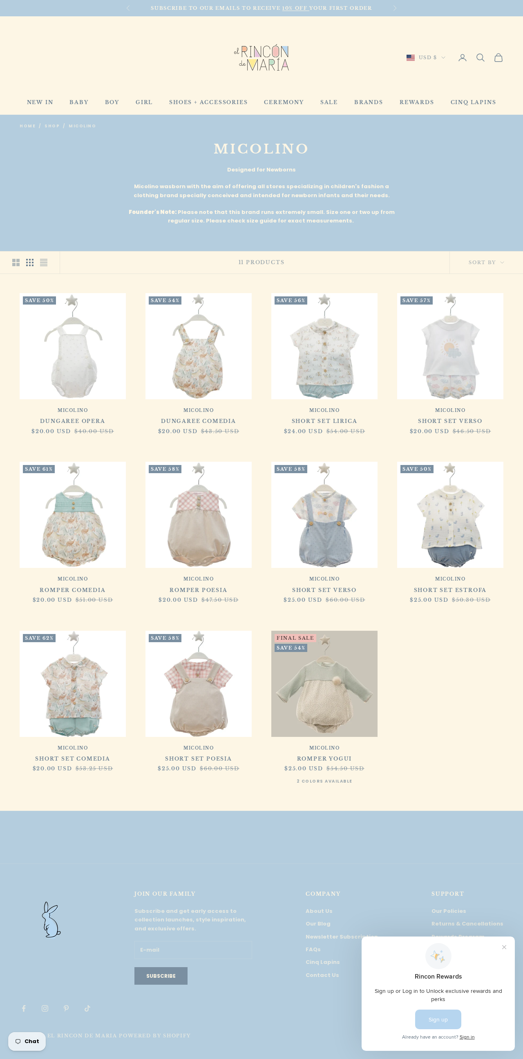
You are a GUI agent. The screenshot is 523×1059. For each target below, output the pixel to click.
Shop (52, 126)
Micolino (82, 126)
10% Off (295, 8)
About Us (319, 911)
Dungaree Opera (72, 421)
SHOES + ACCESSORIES (208, 102)
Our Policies (448, 911)
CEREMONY (284, 102)
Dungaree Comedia (198, 421)
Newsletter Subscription (342, 937)
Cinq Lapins (323, 962)
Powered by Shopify (155, 1036)
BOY (112, 102)
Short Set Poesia (198, 759)
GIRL (144, 102)
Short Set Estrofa (450, 590)
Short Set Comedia (72, 759)
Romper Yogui (324, 759)
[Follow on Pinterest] (66, 1008)
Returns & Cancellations (467, 924)
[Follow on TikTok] (87, 1008)
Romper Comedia (72, 590)
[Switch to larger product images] (16, 262)
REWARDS (417, 102)
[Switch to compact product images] (43, 262)
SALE (329, 102)
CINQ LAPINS (473, 102)
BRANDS (368, 102)
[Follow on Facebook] (24, 1008)
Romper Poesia (198, 590)
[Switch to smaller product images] (30, 262)
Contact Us (322, 975)
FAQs (313, 949)
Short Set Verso (450, 421)
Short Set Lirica (325, 421)
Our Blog (318, 924)
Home (28, 126)
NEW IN (40, 102)
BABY (78, 102)
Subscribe (161, 975)
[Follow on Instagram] (45, 1008)
